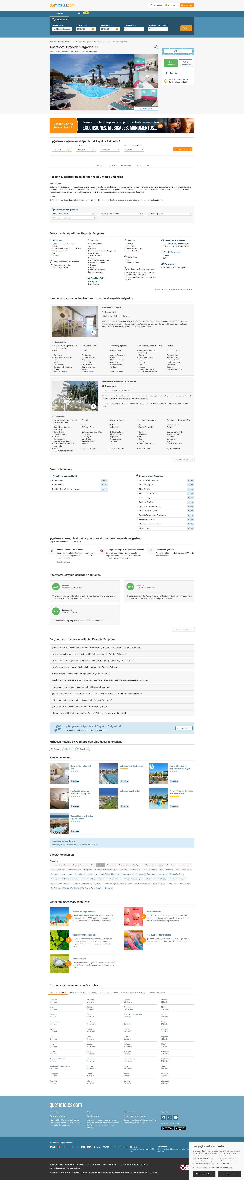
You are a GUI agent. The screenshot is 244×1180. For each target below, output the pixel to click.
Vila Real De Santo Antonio (91, 888)
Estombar (169, 870)
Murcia (164, 1044)
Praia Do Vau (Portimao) (83, 884)
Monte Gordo (151, 874)
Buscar (186, 28)
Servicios (112, 165)
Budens (98, 870)
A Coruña (53, 1000)
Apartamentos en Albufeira (63, 841)
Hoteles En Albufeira (102, 42)
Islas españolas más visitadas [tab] (133, 992)
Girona (52, 1029)
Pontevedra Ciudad (57, 1059)
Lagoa (63, 874)
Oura (126, 879)
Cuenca (127, 1022)
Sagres (121, 884)
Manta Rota (104, 874)
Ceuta (163, 1014)
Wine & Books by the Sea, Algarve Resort (81, 817)
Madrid (89, 1044)
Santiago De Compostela (60, 1066)
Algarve (148, 865)
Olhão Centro (102, 879)
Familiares (84, 749)
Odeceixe (84, 879)
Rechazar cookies (204, 1174)
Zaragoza (165, 1081)
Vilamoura (108, 888)
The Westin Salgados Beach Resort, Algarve (80, 792)
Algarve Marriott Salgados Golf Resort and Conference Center (181, 792)
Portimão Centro (160, 879)
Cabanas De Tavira (110, 870)
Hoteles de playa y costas (84, 912)
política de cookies (224, 1168)
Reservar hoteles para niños (85, 935)
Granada (90, 1029)
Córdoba (90, 1022)
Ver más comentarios (184, 629)
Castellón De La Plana (133, 1014)
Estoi (161, 870)
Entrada (82, 25)
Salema (129, 884)
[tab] (122, 647)
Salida (105, 25)
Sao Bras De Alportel (142, 884)
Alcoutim (121, 865)
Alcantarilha (111, 865)
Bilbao (163, 1007)
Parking (69, 749)
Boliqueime (88, 870)
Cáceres (53, 1014)
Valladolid (53, 1081)
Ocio (79, 13)
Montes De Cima (176, 874)
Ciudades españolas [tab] (57, 992)
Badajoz (90, 1007)
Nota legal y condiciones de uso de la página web (67, 1164)
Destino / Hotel (57, 25)
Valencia (164, 1074)
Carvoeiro (123, 870)
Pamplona (165, 1051)
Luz (96, 874)
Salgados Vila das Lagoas (131, 766)
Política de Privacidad (109, 1164)
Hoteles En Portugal (66, 42)
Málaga (127, 1044)
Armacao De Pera (74, 870)
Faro (177, 870)
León (89, 1037)
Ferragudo (54, 874)
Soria (163, 1066)
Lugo (52, 1044)
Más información (142, 165)
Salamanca (91, 1059)
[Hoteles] (69, 5)
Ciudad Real (54, 1022)
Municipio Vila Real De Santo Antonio (64, 879)
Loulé (90, 874)
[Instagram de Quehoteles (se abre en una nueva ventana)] (169, 1117)
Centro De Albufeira (150, 870)
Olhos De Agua (115, 879)
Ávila (51, 1007)
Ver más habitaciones (184, 459)
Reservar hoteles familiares (159, 935)
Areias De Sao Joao (58, 870)
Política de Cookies (93, 1164)
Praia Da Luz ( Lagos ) (177, 879)
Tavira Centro (172, 884)
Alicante (127, 1000)
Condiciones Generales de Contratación (134, 1164)
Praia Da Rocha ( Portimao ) (61, 884)
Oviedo (90, 1051)
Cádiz (89, 1014)
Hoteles (53, 42)
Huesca (164, 1029)
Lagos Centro (80, 874)
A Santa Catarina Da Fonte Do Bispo (64, 865)
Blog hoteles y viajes (134, 1116)
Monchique (140, 874)
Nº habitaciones (130, 25)
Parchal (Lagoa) (136, 879)
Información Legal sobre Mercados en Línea (65, 1168)
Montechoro (163, 874)
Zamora (127, 1081)
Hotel (99, 165)
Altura (173, 865)
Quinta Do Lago (110, 884)
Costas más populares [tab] (109, 992)
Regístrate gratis (63, 562)
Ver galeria (147, 108)
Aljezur (156, 865)
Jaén (52, 1037)
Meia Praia (115, 874)
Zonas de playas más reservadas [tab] (83, 992)
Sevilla (126, 1066)
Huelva (126, 1029)
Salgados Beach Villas (130, 791)
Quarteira (98, 884)
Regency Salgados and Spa (80, 767)
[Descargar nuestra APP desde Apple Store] (180, 1128)
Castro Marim (135, 870)
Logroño (164, 1037)
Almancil (164, 865)
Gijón (163, 1022)
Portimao (148, 879)
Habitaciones (126, 165)
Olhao (93, 879)
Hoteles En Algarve (84, 42)
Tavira (162, 884)
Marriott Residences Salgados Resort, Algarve (181, 767)
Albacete (90, 1000)
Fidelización (93, 1116)
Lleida (126, 1037)
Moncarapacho (127, 874)
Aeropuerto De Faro (87, 865)
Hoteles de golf (79, 959)
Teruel (89, 1074)
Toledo (126, 1074)
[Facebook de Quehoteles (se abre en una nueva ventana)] (163, 1117)
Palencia (127, 1051)
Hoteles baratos (154, 912)
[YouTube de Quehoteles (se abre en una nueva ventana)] (175, 1117)
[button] (187, 5)
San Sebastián (130, 1059)
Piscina (56, 749)
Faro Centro (186, 870)
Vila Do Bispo (56, 888)
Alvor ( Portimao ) (184, 865)
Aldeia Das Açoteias (134, 865)
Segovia (90, 1066)
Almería (164, 1000)
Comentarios (185, 63)
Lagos (70, 874)
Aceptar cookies (229, 1174)
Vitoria (89, 1081)
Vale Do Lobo (185, 884)
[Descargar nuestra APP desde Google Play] (167, 1128)
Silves (155, 884)
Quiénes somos (57, 1116)
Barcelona (128, 1007)
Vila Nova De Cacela (71, 888)
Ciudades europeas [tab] (157, 992)
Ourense (53, 1051)
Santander (165, 1059)
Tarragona (54, 1074)
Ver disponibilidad (182, 149)
